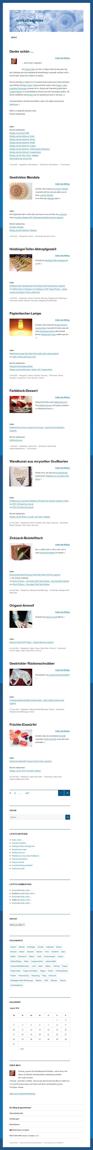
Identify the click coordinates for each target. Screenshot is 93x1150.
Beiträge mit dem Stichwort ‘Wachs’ (22, 139)
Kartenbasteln (49, 956)
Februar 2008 (30, 69)
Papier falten (44, 648)
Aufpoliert (37, 298)
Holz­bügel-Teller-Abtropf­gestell (56, 260)
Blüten (21, 951)
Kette (26, 961)
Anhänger (31, 947)
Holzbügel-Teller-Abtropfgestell (33, 249)
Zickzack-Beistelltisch (26, 537)
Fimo (47, 951)
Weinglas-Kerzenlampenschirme (21, 366)
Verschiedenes (33, 164)
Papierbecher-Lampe (25, 313)
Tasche (63, 980)
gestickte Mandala (46, 195)
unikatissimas (29, 20)
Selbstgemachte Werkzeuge (57, 298)
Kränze (30, 94)
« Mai (22, 1049)
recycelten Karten (61, 472)
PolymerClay (23, 975)
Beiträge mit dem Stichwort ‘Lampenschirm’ (25, 152)
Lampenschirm (21, 378)
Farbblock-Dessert (24, 390)
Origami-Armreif (22, 605)
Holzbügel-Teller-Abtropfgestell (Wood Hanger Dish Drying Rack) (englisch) (37, 285)
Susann (14, 890)
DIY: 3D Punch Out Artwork (23, 504)
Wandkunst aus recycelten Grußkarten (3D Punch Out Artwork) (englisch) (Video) (39, 501)
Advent (13, 947)
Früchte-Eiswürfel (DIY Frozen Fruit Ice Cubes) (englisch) (31, 761)
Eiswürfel (62, 736)
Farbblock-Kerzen (60, 402)
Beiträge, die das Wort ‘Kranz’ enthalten (24, 155)
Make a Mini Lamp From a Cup (24, 356)
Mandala (51, 198)
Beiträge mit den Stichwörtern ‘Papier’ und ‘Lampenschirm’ (31, 369)
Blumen (13, 951)
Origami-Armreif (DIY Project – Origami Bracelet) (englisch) (32, 642)
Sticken (30, 236)
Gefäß (12, 956)
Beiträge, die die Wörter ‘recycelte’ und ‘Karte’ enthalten (30, 516)
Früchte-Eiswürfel (23, 724)
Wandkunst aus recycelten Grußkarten (39, 461)
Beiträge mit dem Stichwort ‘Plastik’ (22, 142)
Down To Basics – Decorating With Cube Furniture (31, 584)
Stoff (46, 980)
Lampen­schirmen (16, 91)
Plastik (35, 85)
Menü (14, 37)
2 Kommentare (31, 448)
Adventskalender (16, 1113)
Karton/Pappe (16, 961)
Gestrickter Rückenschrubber (32, 663)
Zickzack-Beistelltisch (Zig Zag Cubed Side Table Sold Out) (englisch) (35, 574)
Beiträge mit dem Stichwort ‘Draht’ (22, 136)
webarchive (63, 214)
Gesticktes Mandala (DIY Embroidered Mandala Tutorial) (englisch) (39, 217)
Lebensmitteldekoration (17, 448)
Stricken (51, 709)
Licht (28, 378)
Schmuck (52, 648)
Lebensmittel (32, 446)
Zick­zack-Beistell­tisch (47, 552)
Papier (49, 523)
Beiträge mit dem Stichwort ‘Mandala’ (23, 230)
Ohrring (56, 966)
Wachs (29, 85)
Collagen (58, 85)
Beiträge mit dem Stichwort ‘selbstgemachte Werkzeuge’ (30, 149)
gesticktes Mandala (61, 188)
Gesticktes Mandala (25, 177)
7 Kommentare (65, 164)
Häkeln (32, 956)
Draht (24, 85)
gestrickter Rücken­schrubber (59, 675)
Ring (44, 975)
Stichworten (14, 104)
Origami (32, 648)
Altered (30, 298)
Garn (63, 951)
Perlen (50, 970)
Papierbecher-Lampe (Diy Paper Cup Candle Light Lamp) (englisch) (34, 353)
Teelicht (41, 378)
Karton (60, 956)
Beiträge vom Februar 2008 (19, 133)
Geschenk (22, 956)
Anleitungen (14, 1118)
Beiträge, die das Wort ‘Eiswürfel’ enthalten (25, 770)
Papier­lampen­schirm (47, 331)
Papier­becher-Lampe (48, 334)
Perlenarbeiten (62, 970)
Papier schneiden (30, 970)
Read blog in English (20, 1130)
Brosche (30, 951)
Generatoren (15, 1124)
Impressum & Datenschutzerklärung (22, 1093)
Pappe (42, 970)
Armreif (12, 650)
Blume (59, 947)
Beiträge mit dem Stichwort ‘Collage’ (23, 145)
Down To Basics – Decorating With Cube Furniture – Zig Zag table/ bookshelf (41, 581)
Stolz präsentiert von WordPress (53, 1143)
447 (28, 792)
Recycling (44, 298)
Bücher (39, 951)
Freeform (55, 951)
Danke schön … (22, 51)
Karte (44, 523)
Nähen (48, 966)
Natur (40, 777)
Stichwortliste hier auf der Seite (21, 158)
